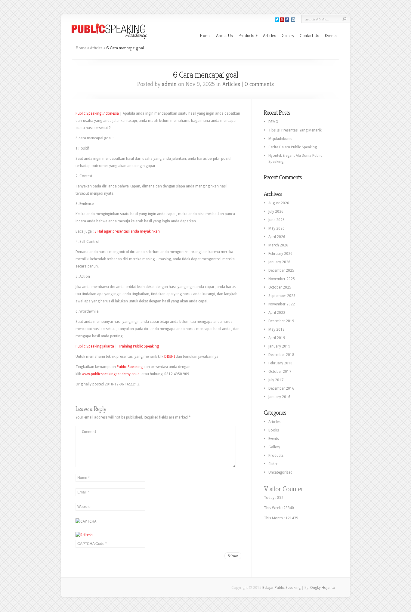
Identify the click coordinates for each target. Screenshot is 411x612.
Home (205, 35)
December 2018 (281, 355)
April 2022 (276, 313)
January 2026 (279, 262)
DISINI (169, 356)
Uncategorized (280, 472)
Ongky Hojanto (322, 588)
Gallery (288, 35)
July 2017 (275, 380)
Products (248, 35)
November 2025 (281, 279)
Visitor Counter (283, 488)
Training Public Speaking (138, 346)
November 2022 (281, 304)
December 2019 (281, 321)
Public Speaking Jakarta (95, 346)
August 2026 (278, 203)
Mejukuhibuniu (280, 139)
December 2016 (281, 388)
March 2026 (278, 245)
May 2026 (276, 228)
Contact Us (309, 35)
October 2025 (279, 287)
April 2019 (276, 338)
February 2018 (280, 363)
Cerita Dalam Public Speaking (292, 147)
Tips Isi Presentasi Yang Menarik (295, 130)
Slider (273, 464)
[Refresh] (84, 535)
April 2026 (276, 237)
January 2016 (279, 397)
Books (273, 430)
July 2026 (275, 211)
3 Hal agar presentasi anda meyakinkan (127, 231)
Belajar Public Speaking (281, 588)
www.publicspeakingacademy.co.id (111, 374)
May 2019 (276, 329)
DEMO (273, 122)
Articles (269, 35)
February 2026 (280, 254)
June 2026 (276, 220)
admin (169, 84)
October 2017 (279, 371)
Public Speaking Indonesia (97, 113)
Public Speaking (130, 367)
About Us (224, 35)
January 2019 (279, 346)
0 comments (259, 84)
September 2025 (281, 296)
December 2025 (281, 270)
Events (331, 35)
